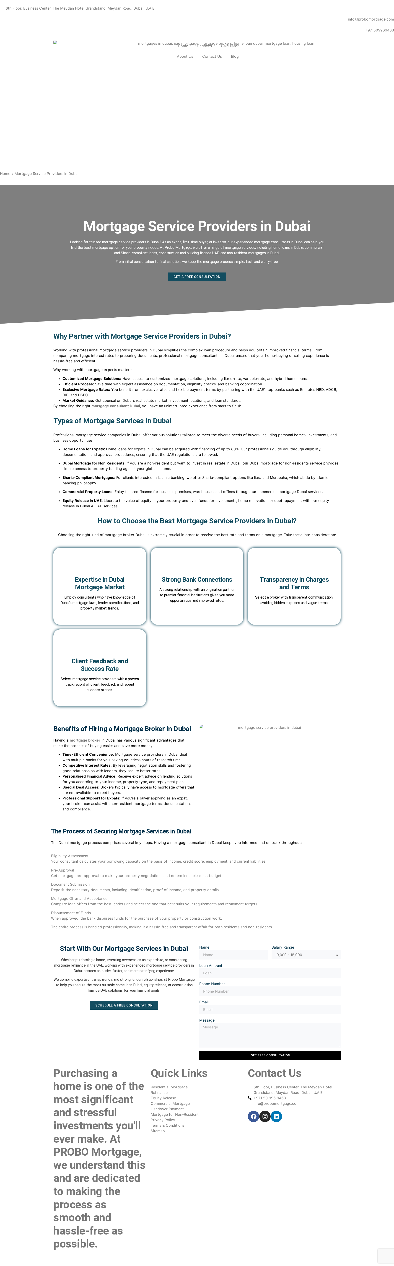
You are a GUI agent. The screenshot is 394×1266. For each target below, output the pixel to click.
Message (207, 1020)
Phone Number (212, 983)
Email (204, 1002)
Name (204, 947)
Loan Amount (210, 965)
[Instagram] (265, 1116)
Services (204, 46)
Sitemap (60, 1258)
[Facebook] (253, 1116)
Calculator (230, 46)
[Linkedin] (276, 1116)
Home (183, 46)
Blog (235, 56)
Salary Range (283, 947)
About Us (185, 56)
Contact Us (212, 56)
